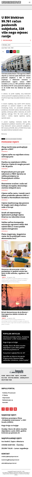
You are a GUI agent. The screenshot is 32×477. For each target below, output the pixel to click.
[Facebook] (7, 51)
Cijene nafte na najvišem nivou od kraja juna (15, 155)
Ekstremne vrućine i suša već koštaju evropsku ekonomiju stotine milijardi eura (14, 185)
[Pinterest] (14, 51)
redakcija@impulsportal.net (9, 456)
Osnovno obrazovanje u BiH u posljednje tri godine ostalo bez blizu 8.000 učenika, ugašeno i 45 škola (15, 272)
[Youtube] (15, 409)
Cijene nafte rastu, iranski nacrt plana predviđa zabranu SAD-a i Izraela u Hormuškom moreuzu (15, 195)
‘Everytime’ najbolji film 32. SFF (14, 353)
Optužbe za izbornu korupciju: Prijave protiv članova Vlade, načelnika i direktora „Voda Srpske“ (16, 358)
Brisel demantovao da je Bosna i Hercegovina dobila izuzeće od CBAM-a (14, 314)
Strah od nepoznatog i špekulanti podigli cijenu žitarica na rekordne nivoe (13, 214)
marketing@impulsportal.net (10, 460)
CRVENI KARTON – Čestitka (12, 445)
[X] (11, 51)
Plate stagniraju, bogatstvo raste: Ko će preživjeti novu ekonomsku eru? (13, 236)
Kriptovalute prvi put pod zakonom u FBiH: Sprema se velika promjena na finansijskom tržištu (13, 175)
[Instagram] (7, 409)
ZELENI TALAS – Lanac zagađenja (14, 448)
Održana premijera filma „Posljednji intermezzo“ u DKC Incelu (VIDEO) (16, 338)
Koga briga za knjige (10, 342)
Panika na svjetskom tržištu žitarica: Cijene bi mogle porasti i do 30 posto (15, 164)
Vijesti (4, 277)
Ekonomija (7, 40)
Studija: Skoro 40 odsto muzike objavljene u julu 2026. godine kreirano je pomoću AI (14, 348)
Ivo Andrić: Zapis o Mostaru (12, 441)
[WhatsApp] (17, 51)
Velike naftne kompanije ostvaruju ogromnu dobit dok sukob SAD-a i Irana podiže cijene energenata (14, 225)
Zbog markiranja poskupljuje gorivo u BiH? (14, 148)
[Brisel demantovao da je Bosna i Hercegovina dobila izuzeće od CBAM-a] (16, 297)
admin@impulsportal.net (9, 463)
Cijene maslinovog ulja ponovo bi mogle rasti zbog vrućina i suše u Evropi (15, 205)
